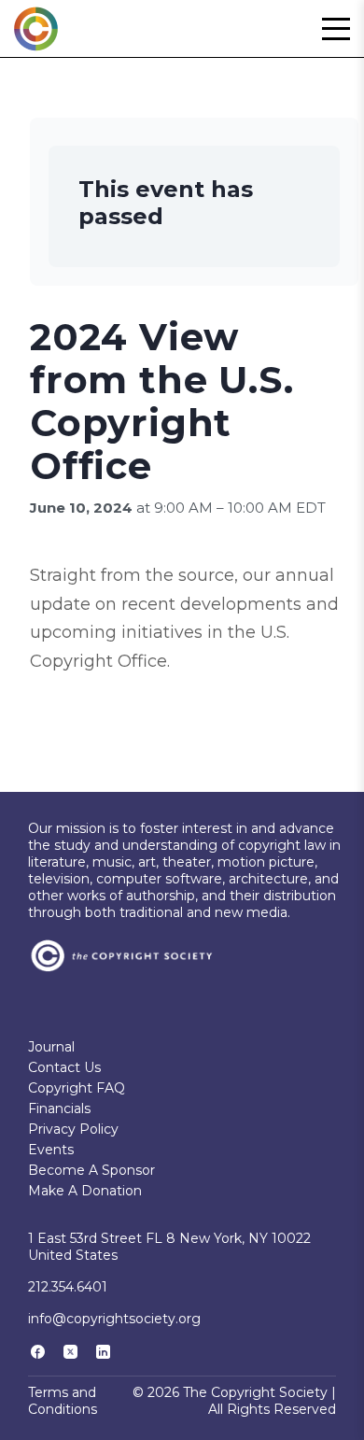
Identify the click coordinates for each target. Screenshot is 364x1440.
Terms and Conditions (62, 1401)
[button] (336, 29)
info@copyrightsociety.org (114, 1318)
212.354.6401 (67, 1286)
